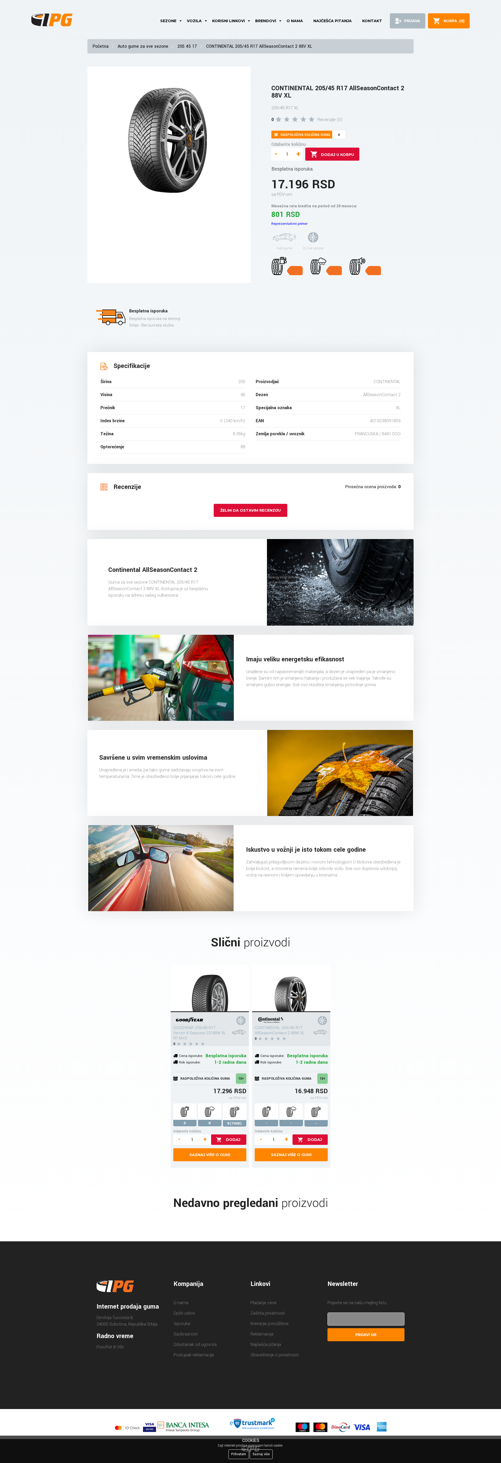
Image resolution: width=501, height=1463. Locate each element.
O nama (295, 21)
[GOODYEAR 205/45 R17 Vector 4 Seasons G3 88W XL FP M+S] (210, 988)
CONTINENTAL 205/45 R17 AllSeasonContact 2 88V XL (259, 46)
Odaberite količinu (288, 144)
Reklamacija (261, 1334)
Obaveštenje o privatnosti (274, 1355)
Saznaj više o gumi (209, 1154)
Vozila (194, 21)
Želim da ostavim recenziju (250, 510)
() (454, 21)
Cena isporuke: (191, 1055)
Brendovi (265, 21)
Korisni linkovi (228, 21)
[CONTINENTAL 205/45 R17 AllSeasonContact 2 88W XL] (291, 988)
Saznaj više (261, 1454)
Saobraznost (186, 1334)
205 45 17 (187, 46)
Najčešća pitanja (332, 21)
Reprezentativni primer (289, 223)
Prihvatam (238, 1454)
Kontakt (372, 21)
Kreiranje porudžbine (269, 1324)
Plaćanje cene (263, 1303)
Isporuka (182, 1324)
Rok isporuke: (190, 1062)
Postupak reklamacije (194, 1355)
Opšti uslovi (184, 1313)
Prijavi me (366, 1334)
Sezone (168, 21)
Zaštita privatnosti (267, 1313)
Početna (101, 46)
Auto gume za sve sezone (143, 46)
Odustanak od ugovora (195, 1344)
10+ (241, 1078)
